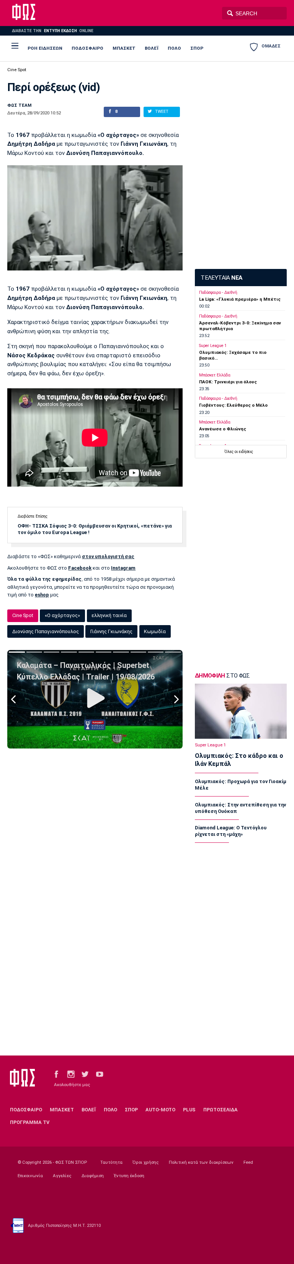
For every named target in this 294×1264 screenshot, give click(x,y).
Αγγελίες (62, 1175)
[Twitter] (85, 1073)
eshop (42, 595)
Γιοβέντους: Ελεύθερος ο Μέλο (233, 405)
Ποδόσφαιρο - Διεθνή (218, 292)
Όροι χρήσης (145, 1162)
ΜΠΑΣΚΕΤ (124, 48)
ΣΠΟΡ (196, 48)
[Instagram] (70, 1073)
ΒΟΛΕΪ (151, 48)
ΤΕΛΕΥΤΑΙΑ (221, 277)
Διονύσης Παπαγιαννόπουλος (45, 631)
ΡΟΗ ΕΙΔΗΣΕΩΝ (45, 48)
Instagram (123, 568)
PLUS (189, 1110)
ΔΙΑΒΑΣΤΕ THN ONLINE (52, 30)
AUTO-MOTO (160, 1110)
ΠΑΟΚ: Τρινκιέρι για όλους (228, 381)
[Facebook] (56, 1073)
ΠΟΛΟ (174, 48)
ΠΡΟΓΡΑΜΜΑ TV (29, 1122)
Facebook (79, 568)
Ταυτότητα (111, 1162)
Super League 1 (213, 345)
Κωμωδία (155, 631)
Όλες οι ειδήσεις (238, 451)
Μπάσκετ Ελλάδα (214, 375)
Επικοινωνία (30, 1175)
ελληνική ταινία (109, 615)
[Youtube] (99, 1073)
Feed (248, 1162)
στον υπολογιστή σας (108, 556)
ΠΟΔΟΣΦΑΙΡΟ (87, 48)
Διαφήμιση (93, 1175)
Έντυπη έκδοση (129, 1175)
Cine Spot (16, 69)
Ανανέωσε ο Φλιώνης (222, 429)
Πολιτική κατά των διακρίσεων (201, 1162)
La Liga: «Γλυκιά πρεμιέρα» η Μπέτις (240, 299)
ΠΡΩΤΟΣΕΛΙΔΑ (220, 1110)
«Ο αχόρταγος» (62, 615)
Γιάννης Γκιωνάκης (111, 631)
